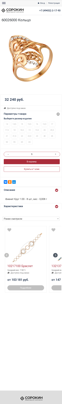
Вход (42, 3)
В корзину (32, 161)
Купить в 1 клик (31, 169)
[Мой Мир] (14, 182)
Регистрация (54, 3)
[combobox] (31, 219)
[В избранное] (9, 230)
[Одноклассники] (10, 182)
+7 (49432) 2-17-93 (49, 10)
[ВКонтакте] (5, 182)
